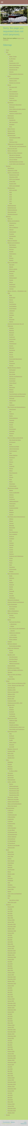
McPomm (8, 216)
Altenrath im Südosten (14, 155)
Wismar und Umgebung (13, 220)
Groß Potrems (12, 308)
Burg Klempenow (13, 532)
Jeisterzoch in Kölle (12, 170)
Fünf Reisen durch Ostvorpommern (16, 516)
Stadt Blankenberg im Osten (16, 161)
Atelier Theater (13, 56)
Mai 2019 (10, 1097)
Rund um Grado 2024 (13, 692)
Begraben (10, 768)
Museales (11, 744)
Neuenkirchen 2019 (14, 790)
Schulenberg (12, 286)
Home (7, 50)
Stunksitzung (11, 168)
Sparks (9, 891)
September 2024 (12, 957)
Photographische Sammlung (16, 74)
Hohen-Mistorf (12, 383)
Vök (9, 898)
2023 (10, 192)
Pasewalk (11, 591)
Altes (10, 733)
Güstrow (11, 615)
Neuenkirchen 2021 (14, 792)
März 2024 (10, 970)
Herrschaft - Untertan (13, 797)
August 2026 (11, 906)
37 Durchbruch (11, 843)
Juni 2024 (10, 963)
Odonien (11, 71)
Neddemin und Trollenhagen (16, 556)
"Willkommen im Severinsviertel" (15, 144)
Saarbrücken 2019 (12, 718)
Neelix (9, 876)
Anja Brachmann (13, 657)
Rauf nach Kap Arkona (14, 622)
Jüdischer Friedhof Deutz (15, 113)
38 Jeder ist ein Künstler (14, 845)
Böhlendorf (12, 271)
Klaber (11, 385)
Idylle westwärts (13, 637)
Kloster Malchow (13, 455)
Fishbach (10, 865)
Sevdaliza (10, 884)
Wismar (11, 238)
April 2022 (10, 1020)
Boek (10, 444)
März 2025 (10, 944)
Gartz (10, 580)
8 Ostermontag (11, 823)
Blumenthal (12, 527)
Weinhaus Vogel (13, 142)
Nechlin (11, 586)
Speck (10, 475)
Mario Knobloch (13, 661)
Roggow (11, 258)
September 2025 (12, 931)
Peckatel (11, 422)
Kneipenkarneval (12, 207)
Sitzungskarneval (12, 212)
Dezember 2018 (12, 1108)
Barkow (11, 784)
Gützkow (11, 341)
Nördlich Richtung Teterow (14, 367)
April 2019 (10, 1099)
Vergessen (10, 773)
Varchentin (12, 431)
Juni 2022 (10, 1016)
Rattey (11, 562)
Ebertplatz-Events (13, 93)
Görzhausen (12, 378)
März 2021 (10, 1049)
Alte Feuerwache (13, 122)
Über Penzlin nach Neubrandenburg (16, 407)
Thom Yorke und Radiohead (15, 893)
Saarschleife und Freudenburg (16, 729)
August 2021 (11, 1038)
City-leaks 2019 (13, 87)
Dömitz (11, 650)
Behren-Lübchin (13, 269)
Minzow (11, 462)
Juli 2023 (10, 987)
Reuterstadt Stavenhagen (15, 359)
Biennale (11, 707)
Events (9, 85)
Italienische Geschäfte (13, 799)
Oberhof (11, 229)
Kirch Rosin (12, 617)
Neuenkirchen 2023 (14, 795)
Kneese (11, 280)
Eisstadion (11, 124)
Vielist (10, 402)
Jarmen (11, 547)
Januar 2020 (11, 1080)
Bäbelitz (11, 267)
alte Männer (11, 775)
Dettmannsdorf (13, 277)
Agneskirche (12, 120)
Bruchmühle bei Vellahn (15, 646)
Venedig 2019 (11, 705)
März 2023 (10, 996)
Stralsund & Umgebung (13, 600)
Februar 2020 (11, 1077)
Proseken (11, 234)
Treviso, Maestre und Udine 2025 (16, 685)
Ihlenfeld (11, 545)
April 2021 (10, 1047)
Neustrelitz (12, 505)
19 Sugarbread (11, 838)
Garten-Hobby (11, 678)
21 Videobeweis (11, 841)
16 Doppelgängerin (12, 834)
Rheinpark (11, 107)
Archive (9, 858)
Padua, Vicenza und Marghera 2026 (17, 683)
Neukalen (11, 315)
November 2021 (12, 1031)
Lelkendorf (12, 310)
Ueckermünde (12, 569)
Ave (10, 411)
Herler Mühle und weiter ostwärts (17, 109)
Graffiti (11, 740)
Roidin (10, 317)
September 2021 (12, 1036)
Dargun (11, 299)
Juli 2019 (10, 1093)
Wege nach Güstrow (13, 613)
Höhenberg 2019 (13, 177)
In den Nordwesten (12, 604)
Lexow (11, 459)
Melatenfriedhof (13, 111)
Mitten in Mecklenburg (13, 611)
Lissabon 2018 (11, 751)
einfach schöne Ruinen (13, 801)
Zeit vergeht (11, 777)
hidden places (12, 742)
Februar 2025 (11, 946)
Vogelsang (11, 405)
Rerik (10, 256)
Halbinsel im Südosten (14, 632)
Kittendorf (11, 348)
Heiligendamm (12, 247)
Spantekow (12, 567)
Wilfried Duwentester (14, 663)
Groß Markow (12, 304)
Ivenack (11, 345)
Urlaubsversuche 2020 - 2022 (15, 703)
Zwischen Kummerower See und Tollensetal (16, 325)
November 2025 (12, 926)
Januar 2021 (11, 1053)
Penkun (11, 593)
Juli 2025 (10, 935)
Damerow (11, 578)
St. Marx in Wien (13, 771)
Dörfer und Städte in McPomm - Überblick (15, 671)
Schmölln (11, 595)
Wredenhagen (12, 486)
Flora (10, 126)
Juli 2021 (10, 1040)
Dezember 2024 (12, 950)
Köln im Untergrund (12, 150)
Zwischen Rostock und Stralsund (16, 602)
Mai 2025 (10, 939)
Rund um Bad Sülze (13, 262)
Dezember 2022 (12, 1003)
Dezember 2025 (12, 924)
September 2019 (12, 1088)
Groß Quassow (13, 451)
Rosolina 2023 (11, 696)
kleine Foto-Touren (12, 806)
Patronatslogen (11, 779)
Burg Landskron (13, 534)
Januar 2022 (11, 1027)
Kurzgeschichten (10, 808)
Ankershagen (12, 409)
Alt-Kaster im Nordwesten (15, 157)
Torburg (11, 139)
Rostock (11, 260)
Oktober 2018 (11, 1112)
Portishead (10, 880)
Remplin (11, 356)
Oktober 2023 (11, 981)
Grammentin (12, 339)
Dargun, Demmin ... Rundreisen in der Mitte (17, 292)
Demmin (11, 302)
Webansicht (23, 1123)
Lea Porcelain (11, 869)
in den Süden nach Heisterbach (17, 164)
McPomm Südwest (12, 643)
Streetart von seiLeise (14, 82)
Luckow (11, 549)
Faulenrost (12, 337)
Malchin (11, 352)
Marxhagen (12, 387)
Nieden (11, 589)
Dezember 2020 (12, 1055)
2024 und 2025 (13, 190)
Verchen (11, 365)
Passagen (11, 98)
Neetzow (11, 554)
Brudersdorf (12, 297)
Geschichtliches (11, 665)
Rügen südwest (13, 639)
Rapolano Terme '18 (13, 749)
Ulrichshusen (12, 400)
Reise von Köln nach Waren (14, 674)
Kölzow (11, 282)
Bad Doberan (12, 245)
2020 (10, 194)
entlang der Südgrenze (13, 648)
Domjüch (11, 497)
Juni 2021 (10, 1042)
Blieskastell (12, 722)
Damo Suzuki (11, 860)
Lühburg (11, 313)
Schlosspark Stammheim (15, 104)
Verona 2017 (11, 755)
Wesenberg (12, 483)
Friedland (11, 538)
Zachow (11, 514)
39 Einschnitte (11, 847)
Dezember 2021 (12, 1029)
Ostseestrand (12, 231)
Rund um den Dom (12, 148)
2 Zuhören (10, 812)
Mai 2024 (10, 966)
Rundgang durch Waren (13, 668)
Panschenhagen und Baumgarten (17, 394)
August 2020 (11, 1064)
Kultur (9, 54)
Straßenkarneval (12, 205)
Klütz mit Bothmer (13, 227)
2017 (10, 201)
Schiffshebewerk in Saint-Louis (16, 727)
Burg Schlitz (12, 374)
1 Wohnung (10, 810)
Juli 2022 (10, 1014)
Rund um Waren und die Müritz (15, 437)
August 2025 (11, 933)
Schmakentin (12, 236)
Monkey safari (11, 874)
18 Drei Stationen (12, 836)
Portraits (10, 764)
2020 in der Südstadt (14, 185)
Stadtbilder (10, 762)
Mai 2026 (10, 913)
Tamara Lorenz (13, 80)
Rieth (10, 565)
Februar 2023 (11, 998)
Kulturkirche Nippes (14, 67)
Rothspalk (11, 398)
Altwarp (11, 521)
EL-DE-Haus (12, 58)
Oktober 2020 (11, 1060)
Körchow (11, 249)
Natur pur (10, 218)
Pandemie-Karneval (12, 214)
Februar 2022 (11, 1025)
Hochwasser (11, 115)
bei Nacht (11, 711)
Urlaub (7, 681)
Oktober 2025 (11, 928)
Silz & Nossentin (13, 473)
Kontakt (8, 1115)
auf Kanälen (12, 716)
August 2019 (11, 1090)
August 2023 (11, 985)
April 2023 (10, 994)
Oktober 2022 (11, 1007)
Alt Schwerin (12, 442)
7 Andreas (10, 821)
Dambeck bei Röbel (14, 446)
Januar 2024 (11, 974)
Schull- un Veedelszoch (13, 172)
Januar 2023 (11, 1001)
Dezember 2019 (12, 1082)
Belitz (10, 295)
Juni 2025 (10, 937)
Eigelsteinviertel (11, 135)
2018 (10, 199)
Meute (9, 871)
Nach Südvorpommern (13, 573)
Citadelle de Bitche (14, 725)
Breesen (11, 273)
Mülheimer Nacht (13, 96)
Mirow (10, 464)
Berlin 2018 (10, 753)
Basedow (11, 330)
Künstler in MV (11, 654)
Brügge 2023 (11, 698)
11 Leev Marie (11, 830)
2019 (10, 196)
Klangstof (10, 867)
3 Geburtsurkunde (12, 814)
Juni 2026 (10, 911)
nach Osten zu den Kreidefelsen (17, 628)
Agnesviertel (11, 117)
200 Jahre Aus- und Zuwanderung (17, 146)
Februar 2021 (11, 1051)
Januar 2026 (11, 922)
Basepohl (11, 332)
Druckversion (6, 1122)
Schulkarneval (11, 188)
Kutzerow (11, 584)
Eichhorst (11, 536)
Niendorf (11, 391)
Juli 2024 (10, 961)
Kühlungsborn (12, 253)
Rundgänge (10, 102)
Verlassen (10, 766)
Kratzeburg (12, 457)
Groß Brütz (12, 608)
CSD (10, 89)
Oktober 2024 (11, 955)
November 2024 (12, 952)
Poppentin (11, 466)
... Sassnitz (12, 630)
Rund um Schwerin (12, 240)
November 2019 (12, 1084)
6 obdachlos (11, 819)
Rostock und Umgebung (14, 242)
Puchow (11, 426)
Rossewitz (11, 319)
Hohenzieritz (12, 503)
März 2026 (10, 917)
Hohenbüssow (12, 343)
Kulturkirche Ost (13, 69)
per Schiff (11, 746)
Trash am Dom (13, 100)
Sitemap (13, 1122)
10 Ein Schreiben (12, 828)
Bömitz (11, 529)
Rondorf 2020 (12, 183)
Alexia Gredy (11, 854)
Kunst (9, 76)
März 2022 (10, 1023)
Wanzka (11, 510)
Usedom (10, 641)
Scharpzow (12, 363)
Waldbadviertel (11, 133)
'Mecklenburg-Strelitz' (13, 488)
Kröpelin (11, 251)
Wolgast (11, 571)
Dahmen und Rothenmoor (15, 376)
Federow (11, 413)
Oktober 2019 (11, 1086)
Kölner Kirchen (11, 128)
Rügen (9, 619)
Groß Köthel (12, 380)
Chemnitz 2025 (11, 687)
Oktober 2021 (11, 1034)
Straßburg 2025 (11, 689)
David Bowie (11, 863)
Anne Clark (10, 856)
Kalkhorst (11, 225)
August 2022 (11, 1012)
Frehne (11, 676)
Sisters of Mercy (12, 887)
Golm (10, 540)
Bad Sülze (11, 264)
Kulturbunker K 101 (14, 63)
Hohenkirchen (12, 223)
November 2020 (12, 1058)
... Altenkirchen (13, 624)
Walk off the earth (12, 902)
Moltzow (11, 389)
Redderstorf (12, 284)
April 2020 (10, 1073)
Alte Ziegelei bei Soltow (15, 440)
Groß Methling (12, 306)
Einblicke (11, 709)
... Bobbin (11, 626)
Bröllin (10, 576)
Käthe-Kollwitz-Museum (15, 65)
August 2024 (11, 959)
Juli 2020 (10, 1066)
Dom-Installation (13, 91)
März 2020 (10, 1075)
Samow (11, 321)
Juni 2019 (10, 1095)
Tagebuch (8, 904)
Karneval (8, 166)
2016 (10, 203)
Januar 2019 (11, 1106)
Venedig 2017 (11, 757)
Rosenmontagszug (12, 210)
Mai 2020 (10, 1071)
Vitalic (9, 895)
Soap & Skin (11, 889)
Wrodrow (11, 433)
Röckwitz (11, 361)
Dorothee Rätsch (13, 659)
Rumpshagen (12, 429)
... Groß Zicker (12, 635)
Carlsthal (11, 275)
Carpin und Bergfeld (14, 492)
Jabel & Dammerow (14, 448)
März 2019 (10, 1101)
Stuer (10, 479)
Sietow (11, 470)
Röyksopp (10, 878)
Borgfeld (11, 334)
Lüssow (11, 551)
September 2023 (12, 983)
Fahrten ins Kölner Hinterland (15, 153)
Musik (7, 849)
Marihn (11, 416)
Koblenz (11, 582)
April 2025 (10, 941)
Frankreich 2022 (12, 700)
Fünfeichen (12, 499)
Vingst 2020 (12, 181)
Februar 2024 (11, 972)
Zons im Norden (13, 159)
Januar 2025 (11, 948)
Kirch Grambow (13, 606)
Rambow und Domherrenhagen (17, 396)
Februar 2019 (11, 1104)
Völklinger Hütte (13, 720)
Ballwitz (11, 490)
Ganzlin (11, 652)
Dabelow (11, 494)
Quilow (11, 558)
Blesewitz (11, 525)
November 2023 (12, 979)
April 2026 (10, 915)
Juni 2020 (10, 1069)
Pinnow (11, 354)
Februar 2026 (11, 920)
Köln (7, 52)
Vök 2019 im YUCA (14, 900)
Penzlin (11, 424)
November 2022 (12, 1005)
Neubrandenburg (13, 418)
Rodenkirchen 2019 (14, 174)
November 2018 (12, 1110)
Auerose (11, 523)
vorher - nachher (12, 781)
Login (25, 1122)
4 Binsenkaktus (11, 817)
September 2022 (12, 1009)
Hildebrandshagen (13, 501)
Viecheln (11, 288)
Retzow (11, 468)
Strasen (11, 477)
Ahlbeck (11, 519)
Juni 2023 (10, 990)
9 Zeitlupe (10, 825)
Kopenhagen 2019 (12, 731)
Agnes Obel (10, 852)
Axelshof (11, 328)
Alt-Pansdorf (12, 370)
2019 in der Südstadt (14, 179)
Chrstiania (11, 738)
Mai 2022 (10, 1018)
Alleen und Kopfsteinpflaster (14, 803)
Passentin (11, 420)
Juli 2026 (10, 909)
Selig (9, 882)
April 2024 (10, 968)
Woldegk (11, 512)
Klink (10, 453)
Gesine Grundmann (14, 78)
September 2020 (12, 1062)
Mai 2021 (10, 1044)
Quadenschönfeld (13, 508)
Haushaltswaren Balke (14, 137)
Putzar (11, 560)
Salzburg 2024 (11, 694)
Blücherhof (12, 372)
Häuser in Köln (11, 131)
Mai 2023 (10, 992)
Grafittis (11, 61)
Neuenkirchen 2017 (14, 788)
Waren (11, 481)
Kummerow (12, 350)
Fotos (7, 760)
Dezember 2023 (12, 977)
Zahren (11, 435)
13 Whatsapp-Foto (12, 832)
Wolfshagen (12, 597)
